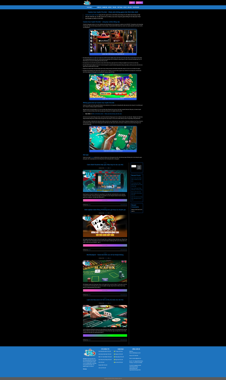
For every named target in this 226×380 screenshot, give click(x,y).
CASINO (94, 7)
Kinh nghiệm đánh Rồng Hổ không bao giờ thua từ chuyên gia (105, 210)
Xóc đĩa (130, 7)
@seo (110, 258)
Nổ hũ (109, 7)
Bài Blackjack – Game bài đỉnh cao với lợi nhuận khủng (105, 255)
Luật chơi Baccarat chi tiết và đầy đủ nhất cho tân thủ (105, 300)
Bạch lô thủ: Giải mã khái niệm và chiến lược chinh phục (136, 179)
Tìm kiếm (133, 164)
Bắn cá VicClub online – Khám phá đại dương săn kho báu (107, 113)
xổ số (125, 7)
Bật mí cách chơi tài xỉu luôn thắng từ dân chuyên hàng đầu (136, 193)
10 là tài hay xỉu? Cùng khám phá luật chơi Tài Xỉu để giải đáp (136, 185)
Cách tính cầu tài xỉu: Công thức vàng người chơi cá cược (136, 198)
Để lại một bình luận (124, 204)
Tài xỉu (114, 7)
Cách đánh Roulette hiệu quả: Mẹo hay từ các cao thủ (105, 165)
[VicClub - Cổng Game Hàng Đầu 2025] (89, 2)
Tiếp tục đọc (105, 200)
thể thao (119, 7)
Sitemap (85, 369)
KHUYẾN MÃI (136, 7)
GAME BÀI (104, 7)
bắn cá (99, 7)
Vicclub (89, 7)
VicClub (84, 358)
